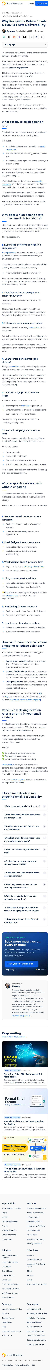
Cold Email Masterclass (11, 1331)
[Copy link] (31, 37)
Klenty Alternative (34, 1327)
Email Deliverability (10, 1262)
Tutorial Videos (8, 1318)
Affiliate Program (9, 1230)
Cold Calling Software (10, 1288)
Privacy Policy (7, 1365)
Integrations (7, 1239)
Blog (3, 13)
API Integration (33, 1217)
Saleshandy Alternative (36, 1340)
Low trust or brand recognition (21, 623)
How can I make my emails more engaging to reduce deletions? (24, 643)
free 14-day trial (18, 779)
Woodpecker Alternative (37, 1313)
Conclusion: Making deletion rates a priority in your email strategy (21, 713)
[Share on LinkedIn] (37, 37)
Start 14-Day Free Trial (11, 1208)
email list (25, 405)
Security (30, 1275)
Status (29, 1280)
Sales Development (14, 13)
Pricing (5, 1226)
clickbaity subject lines (34, 566)
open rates (34, 327)
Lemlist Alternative (35, 1309)
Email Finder (32, 1235)
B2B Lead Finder (33, 1230)
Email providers (9, 252)
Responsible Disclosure (36, 1284)
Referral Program (9, 1235)
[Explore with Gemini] (19, 37)
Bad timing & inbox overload (19, 606)
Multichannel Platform (36, 1226)
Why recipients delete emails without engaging (22, 485)
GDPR (29, 1271)
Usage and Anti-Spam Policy (36, 1265)
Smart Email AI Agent (36, 1239)
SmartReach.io (12, 595)
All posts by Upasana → (22, 1016)
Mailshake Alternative (36, 1318)
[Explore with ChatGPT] (4, 37)
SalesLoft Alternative (35, 1335)
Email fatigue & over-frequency (21, 542)
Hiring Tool (6, 1280)
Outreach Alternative (35, 1331)
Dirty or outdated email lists (19, 578)
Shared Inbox (7, 1271)
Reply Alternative (34, 1322)
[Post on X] (42, 37)
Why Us (5, 1217)
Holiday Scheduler (34, 1243)
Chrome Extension (34, 1259)
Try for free (42, 3)
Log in (31, 3)
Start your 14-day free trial (21, 964)
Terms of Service (22, 1365)
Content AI (6, 1266)
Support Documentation (12, 1309)
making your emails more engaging (25, 699)
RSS (33, 1365)
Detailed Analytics (34, 1221)
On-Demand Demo (9, 1221)
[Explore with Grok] (24, 37)
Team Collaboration (35, 1212)
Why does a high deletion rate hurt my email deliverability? (22, 216)
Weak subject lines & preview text (22, 561)
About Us (30, 1255)
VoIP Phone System (10, 1293)
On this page (25, 45)
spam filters (14, 366)
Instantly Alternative (35, 1344)
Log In (4, 1212)
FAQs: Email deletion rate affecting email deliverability (22, 794)
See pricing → (10, 970)
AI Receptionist (8, 1297)
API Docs (5, 1313)
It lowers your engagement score (22, 323)
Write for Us (7, 1335)
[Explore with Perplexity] (9, 37)
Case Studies (7, 1322)
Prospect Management (36, 1208)
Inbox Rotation (8, 1275)
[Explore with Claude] (14, 37)
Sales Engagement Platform (9, 1256)
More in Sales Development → (14, 1037)
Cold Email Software (10, 1284)
